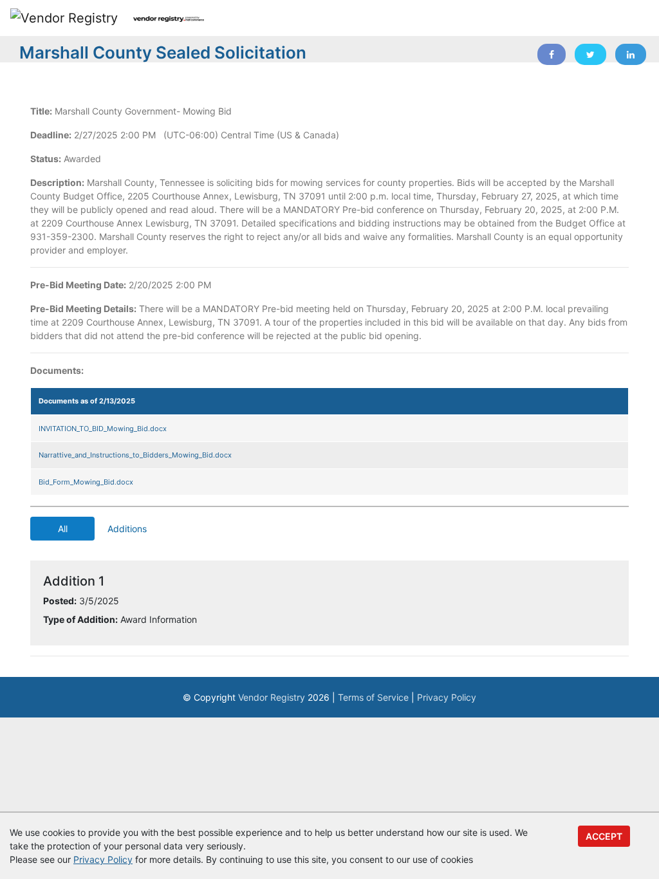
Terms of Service (373, 697)
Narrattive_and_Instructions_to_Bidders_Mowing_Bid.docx (135, 454)
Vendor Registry (271, 697)
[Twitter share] (590, 54)
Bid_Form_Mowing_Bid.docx (86, 481)
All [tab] (63, 528)
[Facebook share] (551, 54)
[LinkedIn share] (630, 54)
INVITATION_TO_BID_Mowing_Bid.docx (103, 428)
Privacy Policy (446, 697)
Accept (604, 836)
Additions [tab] (127, 528)
